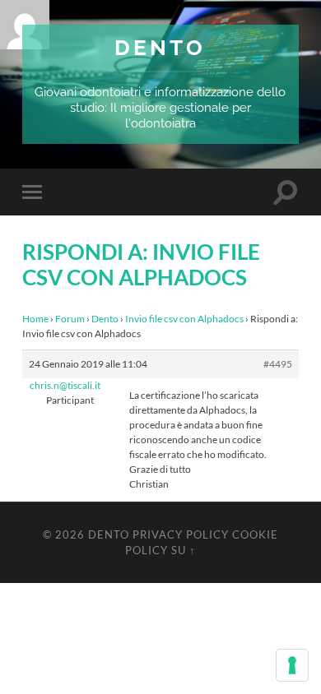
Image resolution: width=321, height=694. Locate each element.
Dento (160, 47)
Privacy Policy (181, 534)
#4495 (277, 364)
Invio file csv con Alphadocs (184, 318)
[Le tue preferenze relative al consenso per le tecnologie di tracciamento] (292, 665)
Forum (70, 318)
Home (35, 318)
